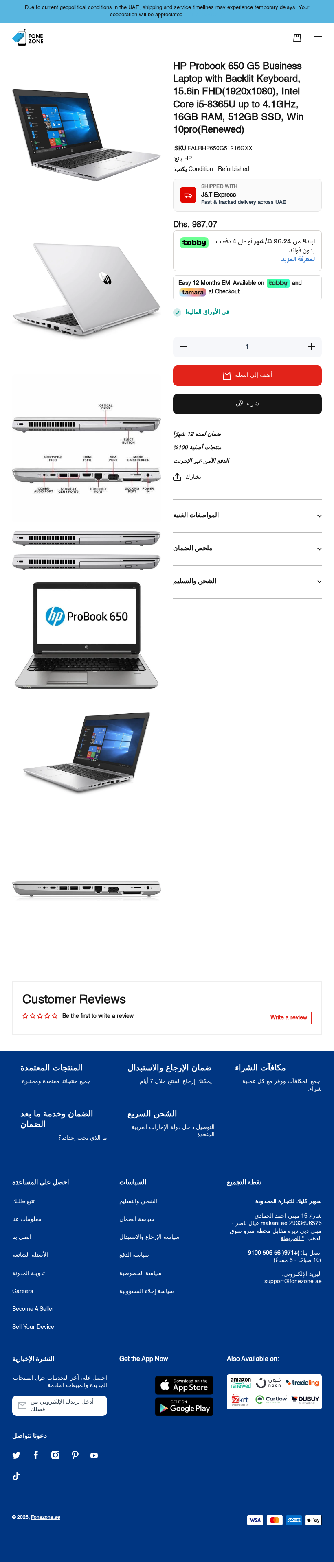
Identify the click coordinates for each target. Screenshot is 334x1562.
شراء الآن (247, 404)
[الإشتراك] (97, 1406)
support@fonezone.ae (293, 1281)
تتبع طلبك (23, 1201)
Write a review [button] (288, 1018)
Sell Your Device (33, 1327)
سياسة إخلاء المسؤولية (146, 1291)
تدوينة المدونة (28, 1273)
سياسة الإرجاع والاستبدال (149, 1237)
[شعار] (28, 37)
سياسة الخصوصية (140, 1273)
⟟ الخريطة (292, 1238)
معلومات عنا (27, 1219)
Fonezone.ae (45, 1517)
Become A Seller (33, 1309)
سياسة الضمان (136, 1219)
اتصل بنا (21, 1237)
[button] (297, 38)
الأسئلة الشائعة (30, 1255)
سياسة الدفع (134, 1255)
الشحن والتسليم (138, 1201)
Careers (22, 1291)
